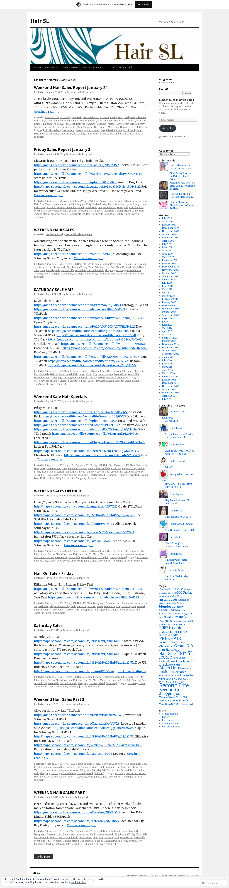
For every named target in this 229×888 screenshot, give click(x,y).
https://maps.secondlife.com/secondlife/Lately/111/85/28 (96, 335)
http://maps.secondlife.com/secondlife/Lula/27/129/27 (102, 455)
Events (49, 120)
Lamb (46, 124)
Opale (119, 273)
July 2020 (167, 218)
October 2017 (169, 312)
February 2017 (169, 337)
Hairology (172, 649)
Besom (74, 371)
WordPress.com (171, 726)
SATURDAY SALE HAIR (54, 289)
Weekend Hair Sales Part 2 (59, 699)
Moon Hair (103, 273)
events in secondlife (183, 621)
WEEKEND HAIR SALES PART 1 (61, 792)
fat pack (92, 120)
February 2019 (169, 260)
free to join (126, 204)
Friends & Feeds (71, 67)
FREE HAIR (170, 638)
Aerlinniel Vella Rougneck (80, 92)
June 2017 (167, 324)
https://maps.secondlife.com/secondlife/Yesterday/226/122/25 (92, 365)
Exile (162, 624)
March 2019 (168, 257)
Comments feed (170, 723)
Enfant (178, 617)
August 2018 (168, 279)
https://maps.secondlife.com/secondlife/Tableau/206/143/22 (76, 165)
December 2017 (170, 305)
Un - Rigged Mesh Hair (106, 127)
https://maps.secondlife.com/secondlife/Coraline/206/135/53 (77, 812)
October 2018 (169, 273)
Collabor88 (177, 613)
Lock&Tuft (52, 133)
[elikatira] (142, 127)
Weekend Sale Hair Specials (60, 396)
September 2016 (170, 354)
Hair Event (39, 207)
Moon (69, 133)
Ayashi (172, 603)
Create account (170, 713)
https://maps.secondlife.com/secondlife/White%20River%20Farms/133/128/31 (89, 318)
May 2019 (167, 250)
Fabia (119, 130)
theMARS (128, 133)
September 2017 (170, 315)
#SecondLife (52, 117)
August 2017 (168, 318)
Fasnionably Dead (132, 130)
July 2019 (167, 244)
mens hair (55, 124)
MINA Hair (185, 668)
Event (142, 683)
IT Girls (44, 478)
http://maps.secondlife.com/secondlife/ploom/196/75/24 (74, 523)
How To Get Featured (120, 67)
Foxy (36, 133)
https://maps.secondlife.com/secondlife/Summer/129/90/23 (84, 416)
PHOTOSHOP (180, 678)
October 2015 (169, 389)
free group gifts (168, 635)
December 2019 (170, 228)
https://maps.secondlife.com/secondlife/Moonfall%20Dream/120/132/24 (85, 356)
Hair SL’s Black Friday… (182, 197)
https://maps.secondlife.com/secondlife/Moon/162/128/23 (74, 254)
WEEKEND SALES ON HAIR (57, 490)
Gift (178, 642)
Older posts (43, 856)
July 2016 (167, 360)
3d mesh (163, 593)
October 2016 (169, 350)
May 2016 (167, 366)
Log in (165, 717)
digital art (188, 613)
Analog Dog (116, 117)
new (100, 207)
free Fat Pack (180, 631)
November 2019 (170, 231)
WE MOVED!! (171, 421)
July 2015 (167, 399)
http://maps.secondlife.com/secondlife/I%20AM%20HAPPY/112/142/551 (84, 515)
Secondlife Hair (73, 127)
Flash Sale (124, 120)
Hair (162, 649)
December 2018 (170, 266)
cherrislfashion (178, 165)
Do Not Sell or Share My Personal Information (176, 876)
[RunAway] (122, 377)
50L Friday (65, 117)
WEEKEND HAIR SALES (54, 229)
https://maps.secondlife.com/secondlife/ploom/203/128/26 (75, 182)
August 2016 (168, 357)
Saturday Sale (136, 207)
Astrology (81, 130)
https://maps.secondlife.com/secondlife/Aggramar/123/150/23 (77, 305)
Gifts (183, 643)
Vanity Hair (138, 210)
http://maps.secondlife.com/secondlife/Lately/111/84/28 (73, 541)
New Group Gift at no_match (179, 530)
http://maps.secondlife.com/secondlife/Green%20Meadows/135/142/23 (84, 532)
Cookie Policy (78, 882)
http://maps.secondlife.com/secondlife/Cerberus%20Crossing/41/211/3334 (86, 451)
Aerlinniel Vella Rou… (181, 182)
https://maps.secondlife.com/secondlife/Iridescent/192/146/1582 (79, 309)
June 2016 (167, 363)
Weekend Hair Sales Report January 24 (71, 87)
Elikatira (110, 130)
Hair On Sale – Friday (54, 573)
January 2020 (169, 224)
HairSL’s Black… (178, 193)
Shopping (88, 127)
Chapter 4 (181, 610)
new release (95, 124)
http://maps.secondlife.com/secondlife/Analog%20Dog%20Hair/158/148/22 (87, 186)
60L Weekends (91, 117)
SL (178, 694)
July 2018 (167, 282)
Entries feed (168, 720)
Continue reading (48, 111)
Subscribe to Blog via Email (176, 100)
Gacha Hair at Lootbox (182, 168)
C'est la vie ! (93, 130)
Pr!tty (126, 124)
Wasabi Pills (86, 840)
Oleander (188, 675)
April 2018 (167, 292)
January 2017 (169, 341)
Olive (119, 124)
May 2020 (167, 221)
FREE (163, 628)
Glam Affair (166, 646)
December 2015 (170, 383)
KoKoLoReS (178, 658)
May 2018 (167, 289)
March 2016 (168, 373)
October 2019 (169, 234)
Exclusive (82, 120)
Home (37, 67)
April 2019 (167, 253)
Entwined (118, 371)
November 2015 (170, 386)
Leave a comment (56, 384)
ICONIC (165, 657)
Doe (42, 120)
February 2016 (170, 376)
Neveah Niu (181, 672)
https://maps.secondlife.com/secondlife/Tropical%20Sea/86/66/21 (95, 339)
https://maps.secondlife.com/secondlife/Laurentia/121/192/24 (95, 433)
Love (62, 133)
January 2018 (169, 302)
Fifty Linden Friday (107, 120)
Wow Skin (165, 704)
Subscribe (167, 128)
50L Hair (77, 117)
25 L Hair (64, 465)
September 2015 (170, 392)
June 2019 (167, 247)
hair (133, 120)
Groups (137, 204)
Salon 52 (169, 467)
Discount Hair (130, 264)
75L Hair (104, 117)
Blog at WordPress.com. (137, 876)
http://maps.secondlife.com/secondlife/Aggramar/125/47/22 (76, 506)
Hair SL (39, 21)
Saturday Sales (48, 625)
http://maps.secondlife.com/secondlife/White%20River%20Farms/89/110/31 (88, 745)
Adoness (164, 596)
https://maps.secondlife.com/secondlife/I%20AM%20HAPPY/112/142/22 (84, 326)
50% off (64, 201)
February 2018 (170, 299)
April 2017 (167, 331)
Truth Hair (182, 697)
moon (85, 124)
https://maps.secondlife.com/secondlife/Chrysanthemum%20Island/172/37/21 (89, 442)
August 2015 (168, 395)
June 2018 (167, 286)
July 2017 (166, 321)
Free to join (167, 642)
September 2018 (170, 276)
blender (165, 607)
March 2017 (168, 334)
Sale (132, 124)
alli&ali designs (52, 130)
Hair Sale (141, 120)
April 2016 (167, 370)
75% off (84, 201)
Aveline (164, 603)
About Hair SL (51, 67)
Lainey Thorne (178, 202)
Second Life (45, 127)
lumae (179, 661)
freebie (175, 627)
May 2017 (167, 328)
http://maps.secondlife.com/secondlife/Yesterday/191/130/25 (76, 821)
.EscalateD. (66, 273)
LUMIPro (188, 661)
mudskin (166, 672)
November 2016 (170, 347)
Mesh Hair (75, 124)
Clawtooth (118, 201)
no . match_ (109, 124)
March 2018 (168, 295)
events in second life (65, 120)
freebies (165, 632)
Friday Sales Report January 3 (62, 149)
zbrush (175, 704)
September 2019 (170, 237)
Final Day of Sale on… (181, 173)
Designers (129, 117)
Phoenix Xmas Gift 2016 (178, 516)
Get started (143, 4)
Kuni (87, 273)
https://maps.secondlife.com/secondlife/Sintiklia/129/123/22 (103, 344)
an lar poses (168, 600)
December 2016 (170, 344)
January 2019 (169, 263)
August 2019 (168, 240)
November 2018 (170, 270)
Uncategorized (128, 127)
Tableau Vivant (167, 697)
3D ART (175, 589)
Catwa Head (167, 610)
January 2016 (169, 379)
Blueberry (177, 606)
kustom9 (164, 661)
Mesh (65, 124)
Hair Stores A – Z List (94, 67)
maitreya (167, 664)
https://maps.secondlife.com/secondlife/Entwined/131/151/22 (105, 348)
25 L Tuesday (77, 465)
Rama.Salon (106, 133)
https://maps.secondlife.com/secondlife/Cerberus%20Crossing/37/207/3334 (88, 173)
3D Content (187, 589)
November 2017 (170, 308)
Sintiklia (117, 133)
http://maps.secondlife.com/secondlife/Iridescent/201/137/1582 (78, 641)
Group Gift (184, 646)
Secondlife (58, 127)
